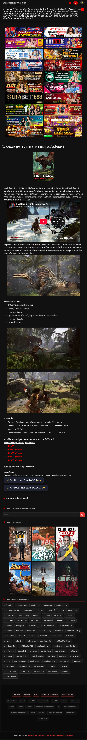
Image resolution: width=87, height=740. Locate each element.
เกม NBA (7, 661)
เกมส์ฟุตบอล (20, 626)
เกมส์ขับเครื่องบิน (64, 661)
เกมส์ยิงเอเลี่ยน (9, 636)
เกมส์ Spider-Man (9, 646)
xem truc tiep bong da (19, 713)
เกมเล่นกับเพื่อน (9, 666)
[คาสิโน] (63, 98)
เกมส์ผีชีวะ (32, 636)
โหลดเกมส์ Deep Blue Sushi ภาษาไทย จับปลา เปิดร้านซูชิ (43, 559)
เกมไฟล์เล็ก (57, 615)
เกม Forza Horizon (43, 646)
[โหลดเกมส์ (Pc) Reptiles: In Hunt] (43, 295)
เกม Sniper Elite (39, 666)
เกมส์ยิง (61, 610)
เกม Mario (62, 656)
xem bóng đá (70, 713)
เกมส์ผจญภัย (48, 605)
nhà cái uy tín (43, 719)
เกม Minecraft (74, 656)
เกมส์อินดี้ (52, 610)
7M (59, 707)
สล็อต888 (64, 701)
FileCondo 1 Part (9, 443)
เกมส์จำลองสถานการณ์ (11, 610)
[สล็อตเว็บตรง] (63, 120)
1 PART (11, 446)
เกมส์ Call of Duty (45, 631)
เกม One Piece (46, 651)
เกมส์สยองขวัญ (24, 615)
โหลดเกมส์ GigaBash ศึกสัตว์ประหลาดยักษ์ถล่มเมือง (19, 594)
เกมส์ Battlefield (60, 651)
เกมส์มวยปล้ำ (70, 636)
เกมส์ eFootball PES (26, 646)
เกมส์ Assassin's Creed (47, 626)
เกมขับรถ (60, 620)
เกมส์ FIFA (21, 636)
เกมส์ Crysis (73, 651)
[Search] (75, 3)
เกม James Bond (24, 666)
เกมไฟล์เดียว (8, 605)
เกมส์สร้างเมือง (22, 620)
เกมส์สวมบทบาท (61, 605)
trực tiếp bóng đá (55, 713)
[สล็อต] (24, 131)
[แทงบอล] (63, 109)
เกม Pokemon (31, 641)
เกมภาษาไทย (72, 610)
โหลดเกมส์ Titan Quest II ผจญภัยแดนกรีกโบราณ (43, 594)
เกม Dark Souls (39, 671)
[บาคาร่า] (24, 109)
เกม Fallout (51, 656)
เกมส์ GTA (43, 636)
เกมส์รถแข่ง (69, 615)
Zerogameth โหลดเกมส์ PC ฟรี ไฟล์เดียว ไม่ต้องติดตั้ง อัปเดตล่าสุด (50, 735)
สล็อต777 (32, 701)
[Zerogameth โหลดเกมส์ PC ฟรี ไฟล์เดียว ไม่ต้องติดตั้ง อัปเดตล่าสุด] (34, 3)
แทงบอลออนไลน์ (43, 701)
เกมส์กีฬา (47, 615)
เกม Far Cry (18, 641)
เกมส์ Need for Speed (63, 641)
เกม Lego (7, 641)
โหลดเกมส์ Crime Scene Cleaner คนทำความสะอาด (67, 559)
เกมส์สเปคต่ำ (27, 610)
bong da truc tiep (38, 713)
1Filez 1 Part (20, 443)
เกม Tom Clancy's (20, 661)
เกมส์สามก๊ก (8, 631)
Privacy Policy (67, 695)
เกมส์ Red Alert (53, 671)
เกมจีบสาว (19, 631)
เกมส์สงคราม (8, 620)
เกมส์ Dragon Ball (45, 641)
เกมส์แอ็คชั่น (35, 605)
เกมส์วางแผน (40, 610)
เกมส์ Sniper (64, 666)
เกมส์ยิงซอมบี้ (48, 620)
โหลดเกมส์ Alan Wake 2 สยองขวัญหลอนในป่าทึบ (67, 594)
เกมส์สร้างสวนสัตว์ (38, 656)
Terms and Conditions (50, 695)
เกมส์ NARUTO (35, 661)
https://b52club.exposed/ (45, 707)
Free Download (30, 443)
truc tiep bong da (70, 707)
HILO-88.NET (11, 701)
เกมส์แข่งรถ (31, 631)
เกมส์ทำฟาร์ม (35, 620)
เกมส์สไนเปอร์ (25, 671)
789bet (11, 707)
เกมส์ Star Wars (56, 636)
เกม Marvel (32, 626)
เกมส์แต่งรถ (8, 656)
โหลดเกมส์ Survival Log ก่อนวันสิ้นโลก (20, 559)
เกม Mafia (33, 651)
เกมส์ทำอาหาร (9, 651)
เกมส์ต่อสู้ (36, 615)
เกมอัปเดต (77, 661)
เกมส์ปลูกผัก (8, 626)
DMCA (36, 695)
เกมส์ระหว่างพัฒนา (10, 676)
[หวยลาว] (24, 120)
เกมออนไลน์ (22, 651)
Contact (27, 695)
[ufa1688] (24, 98)
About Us (16, 695)
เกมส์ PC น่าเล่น (22, 605)
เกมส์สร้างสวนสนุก (10, 671)
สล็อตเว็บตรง (75, 701)
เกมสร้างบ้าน (58, 646)
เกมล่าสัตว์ (52, 666)
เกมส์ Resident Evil (66, 626)
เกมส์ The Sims (71, 646)
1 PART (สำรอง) (15, 449)
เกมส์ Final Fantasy (73, 631)
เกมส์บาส (65, 671)
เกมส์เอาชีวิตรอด (9, 615)
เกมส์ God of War (21, 656)
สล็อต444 (22, 701)
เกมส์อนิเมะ (71, 620)
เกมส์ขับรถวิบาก (49, 661)
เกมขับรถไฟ (59, 631)
